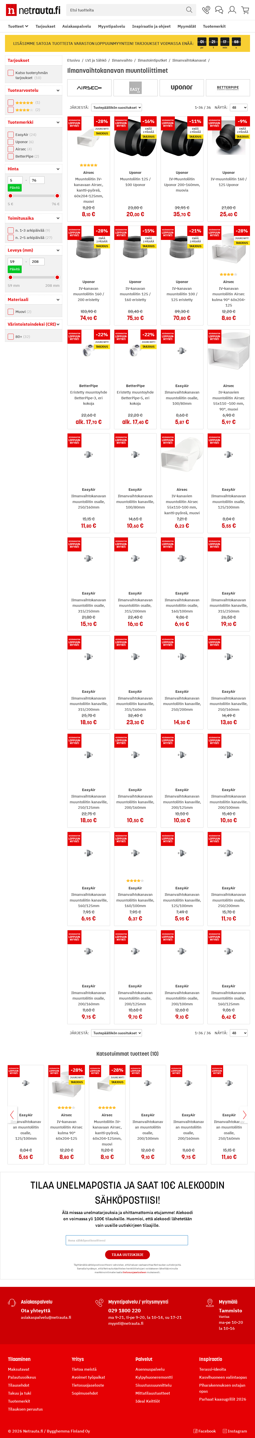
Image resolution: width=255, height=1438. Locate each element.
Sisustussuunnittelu (153, 1385)
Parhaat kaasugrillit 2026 (222, 1399)
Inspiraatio (210, 1359)
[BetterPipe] (228, 87)
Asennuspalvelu (150, 1369)
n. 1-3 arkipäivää (32, 230)
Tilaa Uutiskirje (128, 1254)
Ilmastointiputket (153, 60)
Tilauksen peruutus (25, 1409)
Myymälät (187, 26)
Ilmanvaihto (122, 60)
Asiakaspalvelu (76, 26)
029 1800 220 (124, 1310)
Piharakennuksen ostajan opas (222, 1388)
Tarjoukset (45, 26)
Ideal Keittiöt (147, 1401)
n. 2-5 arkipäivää (33, 237)
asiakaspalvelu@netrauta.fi (46, 1317)
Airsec (23, 149)
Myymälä (228, 1302)
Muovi (22, 311)
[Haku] (189, 10)
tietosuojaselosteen (134, 1272)
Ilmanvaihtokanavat (189, 60)
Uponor (23, 141)
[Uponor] (182, 87)
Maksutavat (18, 1369)
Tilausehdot (18, 1385)
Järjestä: (79, 107)
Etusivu (74, 60)
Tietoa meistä (84, 1369)
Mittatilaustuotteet (152, 1393)
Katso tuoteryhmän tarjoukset (31, 75)
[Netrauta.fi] (33, 10)
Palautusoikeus (22, 1377)
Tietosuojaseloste (88, 1385)
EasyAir (25, 134)
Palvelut (143, 1359)
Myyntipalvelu (111, 26)
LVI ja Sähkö (96, 60)
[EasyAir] (136, 87)
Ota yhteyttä (35, 1310)
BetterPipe (26, 156)
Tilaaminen (19, 1359)
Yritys (78, 1359)
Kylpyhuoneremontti (154, 1377)
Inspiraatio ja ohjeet (151, 26)
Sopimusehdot (85, 1393)
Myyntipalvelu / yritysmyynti (138, 1302)
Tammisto (230, 1310)
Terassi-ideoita (212, 1369)
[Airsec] (89, 87)
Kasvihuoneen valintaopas (223, 1377)
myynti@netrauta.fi (125, 1323)
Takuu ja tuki (19, 1393)
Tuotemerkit (214, 26)
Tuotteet (16, 26)
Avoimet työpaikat (88, 1377)
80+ (22, 336)
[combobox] (131, 10)
